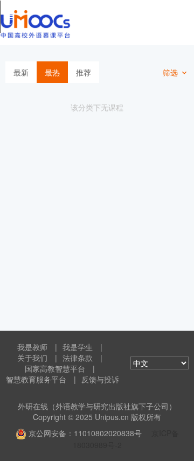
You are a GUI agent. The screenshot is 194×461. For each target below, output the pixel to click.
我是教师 (32, 346)
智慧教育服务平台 (36, 379)
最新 (21, 72)
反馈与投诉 (100, 379)
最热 (52, 72)
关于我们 (32, 357)
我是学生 (78, 346)
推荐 (83, 72)
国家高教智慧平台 (55, 368)
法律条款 (78, 357)
